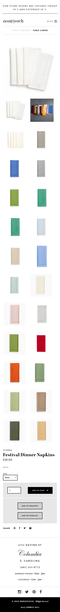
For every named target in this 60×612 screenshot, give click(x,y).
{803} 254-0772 (30, 567)
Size (5, 474)
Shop (15, 30)
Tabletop (25, 30)
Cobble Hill (32, 607)
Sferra (7, 450)
